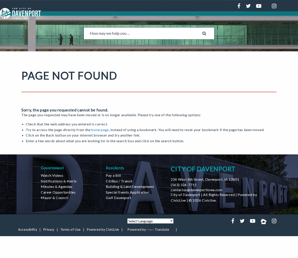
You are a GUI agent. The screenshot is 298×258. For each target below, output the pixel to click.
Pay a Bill (113, 175)
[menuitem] (70, 175)
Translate (162, 229)
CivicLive (178, 200)
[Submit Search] (204, 33)
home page (100, 130)
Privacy (48, 229)
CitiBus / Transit (119, 181)
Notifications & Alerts (59, 181)
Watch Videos (52, 175)
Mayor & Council (54, 198)
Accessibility (27, 229)
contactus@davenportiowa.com (196, 190)
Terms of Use (70, 229)
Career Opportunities (58, 192)
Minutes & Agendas (56, 186)
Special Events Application (127, 192)
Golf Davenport (118, 198)
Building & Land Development (130, 186)
